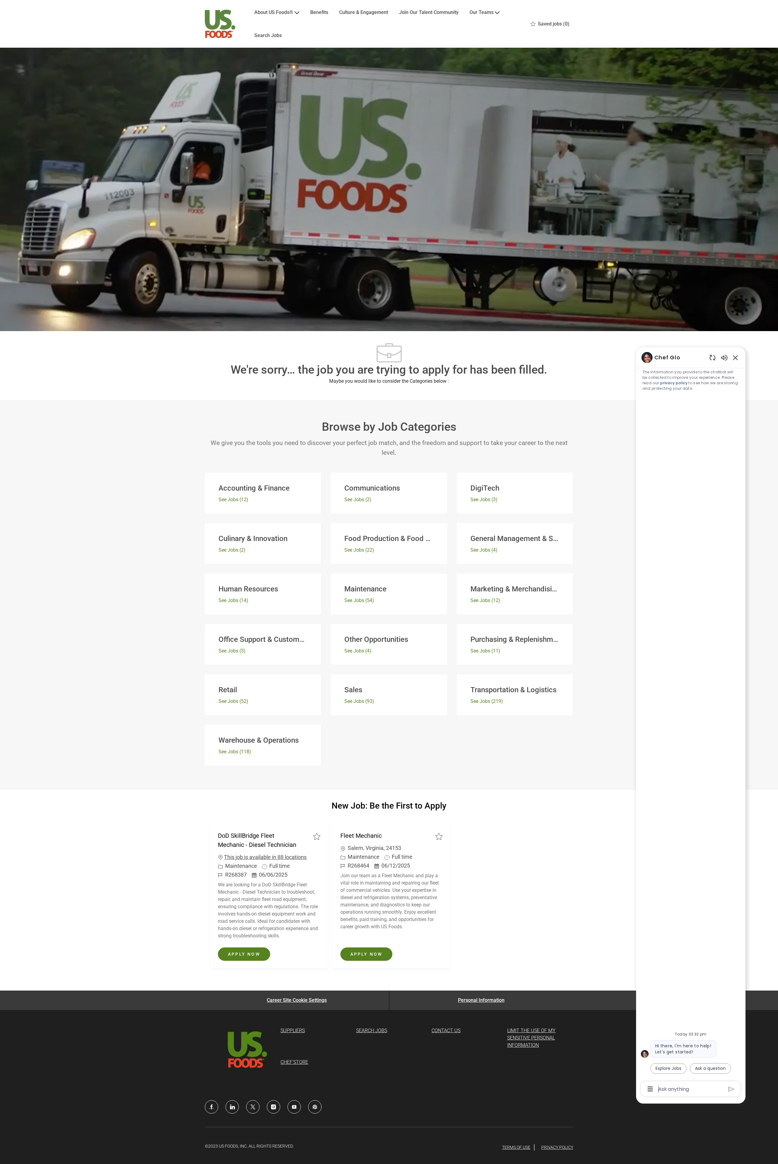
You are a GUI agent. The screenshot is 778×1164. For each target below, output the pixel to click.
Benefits (319, 12)
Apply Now (249, 954)
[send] (731, 1089)
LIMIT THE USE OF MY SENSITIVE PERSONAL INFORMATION (531, 1038)
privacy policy (673, 382)
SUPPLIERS (293, 1030)
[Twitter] (253, 1107)
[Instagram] (273, 1107)
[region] (690, 722)
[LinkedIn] (232, 1107)
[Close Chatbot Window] (735, 357)
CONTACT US (446, 1030)
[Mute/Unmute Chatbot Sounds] (724, 357)
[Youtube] (294, 1107)
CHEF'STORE (294, 1062)
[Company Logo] (220, 24)
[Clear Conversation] (712, 357)
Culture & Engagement (363, 12)
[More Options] (650, 1089)
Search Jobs (268, 35)
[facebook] (211, 1107)
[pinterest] (315, 1107)
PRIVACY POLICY (557, 1147)
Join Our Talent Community (429, 12)
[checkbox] (316, 836)
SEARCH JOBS (371, 1030)
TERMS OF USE (516, 1147)
